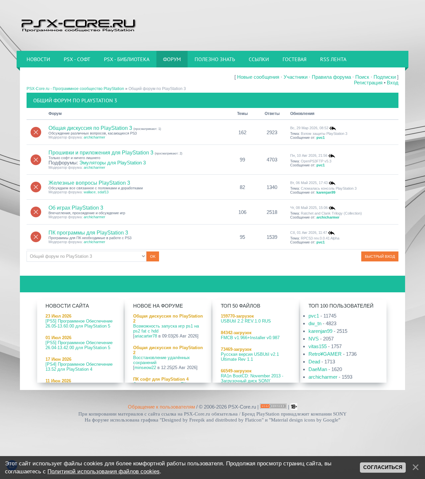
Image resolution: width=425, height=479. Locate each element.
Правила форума (331, 77)
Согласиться (382, 467)
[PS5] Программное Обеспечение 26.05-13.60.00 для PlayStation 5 (79, 324)
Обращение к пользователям (161, 407)
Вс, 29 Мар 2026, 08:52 (309, 128)
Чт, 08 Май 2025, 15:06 (309, 208)
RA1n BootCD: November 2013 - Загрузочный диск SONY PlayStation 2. (252, 380)
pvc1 (320, 138)
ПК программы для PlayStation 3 (88, 233)
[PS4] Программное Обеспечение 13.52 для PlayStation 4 (79, 367)
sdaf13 (103, 192)
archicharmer (94, 137)
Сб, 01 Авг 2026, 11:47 (308, 233)
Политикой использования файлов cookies (103, 471)
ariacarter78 (145, 336)
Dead (314, 361)
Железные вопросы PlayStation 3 (89, 183)
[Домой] (78, 25)
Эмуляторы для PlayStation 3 (112, 162)
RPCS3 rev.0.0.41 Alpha (320, 238)
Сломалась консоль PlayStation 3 (329, 188)
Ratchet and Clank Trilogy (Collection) (331, 213)
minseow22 (145, 367)
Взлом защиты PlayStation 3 (324, 134)
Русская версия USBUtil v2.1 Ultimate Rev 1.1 (250, 357)
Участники (295, 77)
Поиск (362, 77)
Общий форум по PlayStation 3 (157, 88)
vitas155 (317, 346)
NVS (313, 338)
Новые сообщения (258, 77)
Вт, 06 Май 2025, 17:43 (309, 183)
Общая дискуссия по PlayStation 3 (90, 128)
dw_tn (314, 323)
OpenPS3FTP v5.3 (316, 161)
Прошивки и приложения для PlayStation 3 (100, 152)
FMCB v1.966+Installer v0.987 (250, 337)
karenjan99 (325, 192)
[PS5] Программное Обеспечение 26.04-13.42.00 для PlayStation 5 (79, 345)
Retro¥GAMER (325, 354)
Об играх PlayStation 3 (75, 208)
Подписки (385, 77)
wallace (90, 192)
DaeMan (317, 369)
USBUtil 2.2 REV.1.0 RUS (246, 321)
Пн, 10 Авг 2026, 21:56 (308, 155)
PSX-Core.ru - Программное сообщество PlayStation (75, 88)
